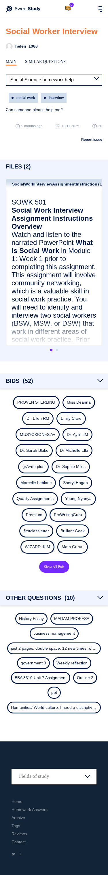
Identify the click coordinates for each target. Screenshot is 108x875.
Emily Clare (71, 418)
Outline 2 (85, 677)
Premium (34, 514)
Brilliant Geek (72, 531)
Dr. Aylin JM (77, 434)
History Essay (31, 618)
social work (25, 98)
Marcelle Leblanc (36, 482)
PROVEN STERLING (36, 402)
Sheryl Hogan (75, 482)
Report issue (91, 140)
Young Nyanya (78, 498)
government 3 (33, 663)
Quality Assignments (35, 498)
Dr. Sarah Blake (34, 450)
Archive (18, 817)
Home (17, 801)
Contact (19, 842)
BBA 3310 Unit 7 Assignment (41, 677)
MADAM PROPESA (71, 618)
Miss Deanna (79, 402)
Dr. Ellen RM (37, 418)
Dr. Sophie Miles (71, 466)
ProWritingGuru (68, 514)
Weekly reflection (72, 663)
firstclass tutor (36, 531)
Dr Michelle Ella (74, 450)
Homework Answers (30, 809)
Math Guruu (73, 546)
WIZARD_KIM (37, 546)
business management (54, 633)
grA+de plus (33, 466)
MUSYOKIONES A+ (37, 434)
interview (56, 98)
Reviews (19, 833)
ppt (54, 692)
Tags (16, 825)
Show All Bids (54, 567)
